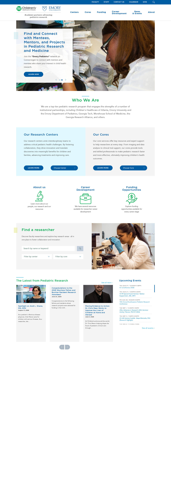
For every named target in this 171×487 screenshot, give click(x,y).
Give (145, 2)
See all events (147, 328)
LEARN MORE (33, 168)
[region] (137, 305)
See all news (106, 283)
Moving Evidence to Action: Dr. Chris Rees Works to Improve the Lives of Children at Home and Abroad (97, 310)
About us (39, 187)
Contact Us (119, 2)
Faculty (95, 2)
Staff (106, 2)
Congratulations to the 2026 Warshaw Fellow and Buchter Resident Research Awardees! (64, 291)
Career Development (85, 188)
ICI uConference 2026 (127, 288)
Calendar (133, 2)
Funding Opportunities (131, 188)
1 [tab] (59, 80)
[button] (154, 2)
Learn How (33, 74)
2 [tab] (62, 80)
